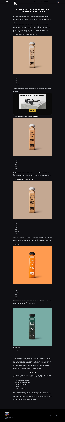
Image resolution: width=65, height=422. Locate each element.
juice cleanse (46, 19)
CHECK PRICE (32, 110)
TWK (7, 1)
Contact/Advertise (44, 1)
